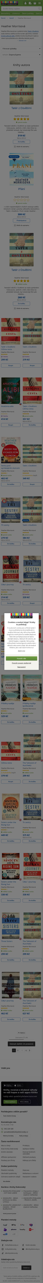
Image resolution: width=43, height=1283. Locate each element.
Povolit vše (21, 658)
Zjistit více (21, 651)
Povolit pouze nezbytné (21, 663)
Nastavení (21, 667)
